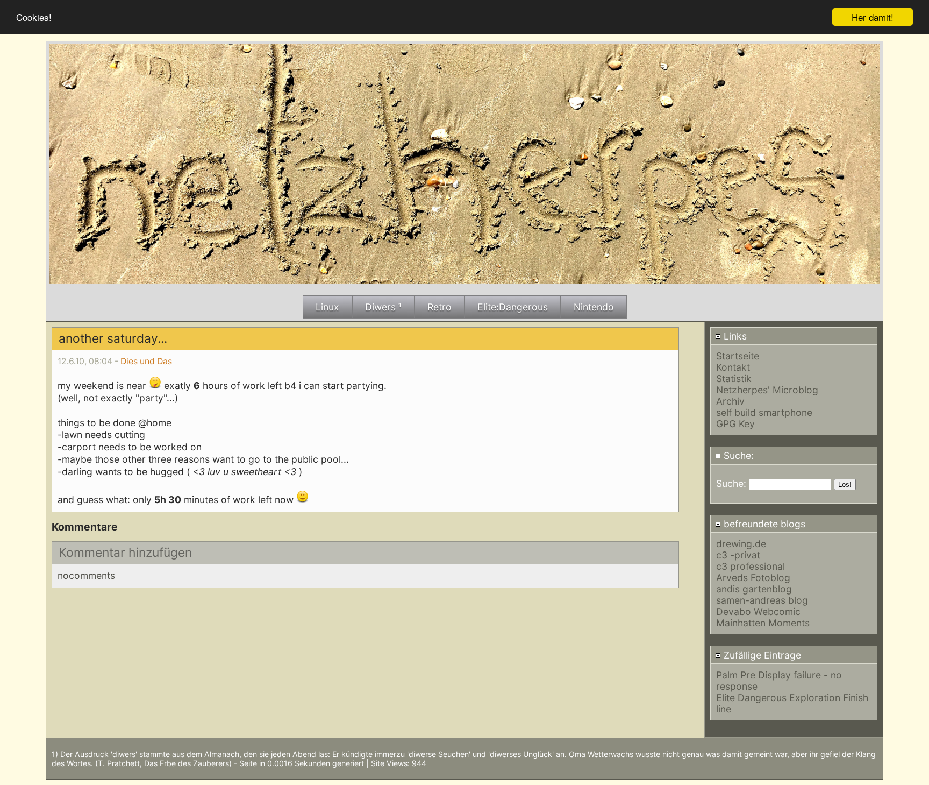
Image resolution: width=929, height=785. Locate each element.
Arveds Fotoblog (753, 577)
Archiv (730, 401)
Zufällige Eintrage (761, 655)
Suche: (737, 455)
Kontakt (733, 367)
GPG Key (735, 423)
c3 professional (750, 566)
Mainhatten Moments (763, 622)
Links (734, 336)
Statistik (734, 378)
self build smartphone (764, 412)
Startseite (737, 356)
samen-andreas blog (762, 600)
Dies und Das (146, 361)
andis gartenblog (754, 589)
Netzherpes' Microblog (767, 389)
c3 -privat (738, 555)
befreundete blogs (763, 523)
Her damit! (873, 17)
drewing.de (741, 543)
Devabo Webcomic (758, 611)
